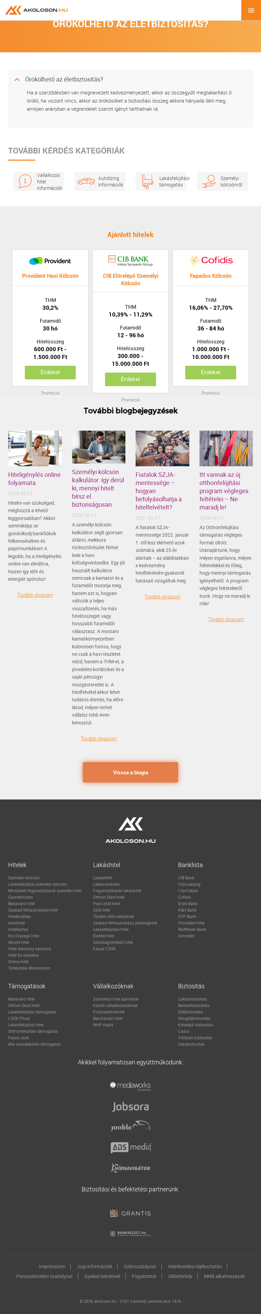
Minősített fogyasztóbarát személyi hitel (45, 890)
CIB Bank (186, 877)
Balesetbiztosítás (193, 1005)
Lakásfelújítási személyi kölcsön (37, 884)
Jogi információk (94, 1266)
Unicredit (186, 935)
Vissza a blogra (130, 772)
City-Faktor (188, 890)
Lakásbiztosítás (192, 999)
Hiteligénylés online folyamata (34, 478)
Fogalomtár (144, 1276)
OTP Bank (187, 916)
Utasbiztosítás (191, 1044)
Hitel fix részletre (23, 955)
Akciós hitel (18, 942)
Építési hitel (103, 935)
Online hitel (18, 961)
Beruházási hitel (107, 1018)
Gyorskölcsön (20, 897)
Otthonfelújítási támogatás (33, 1031)
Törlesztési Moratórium (29, 968)
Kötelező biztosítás (195, 1024)
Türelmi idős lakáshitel (113, 916)
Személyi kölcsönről (231, 181)
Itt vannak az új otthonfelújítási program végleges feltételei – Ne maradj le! (223, 490)
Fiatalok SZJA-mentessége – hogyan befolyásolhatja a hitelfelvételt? (159, 490)
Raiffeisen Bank (192, 929)
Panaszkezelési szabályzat (44, 1276)
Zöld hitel (101, 910)
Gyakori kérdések (102, 1276)
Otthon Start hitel (108, 897)
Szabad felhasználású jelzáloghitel (125, 922)
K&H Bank (187, 910)
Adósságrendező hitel (113, 942)
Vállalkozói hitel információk (47, 181)
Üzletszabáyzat (140, 1266)
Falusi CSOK (104, 948)
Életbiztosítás (190, 1011)
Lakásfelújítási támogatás (169, 181)
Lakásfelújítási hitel (110, 929)
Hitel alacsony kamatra (29, 948)
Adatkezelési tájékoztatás (195, 1266)
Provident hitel (191, 922)
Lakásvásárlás (106, 884)
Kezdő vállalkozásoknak (115, 1005)
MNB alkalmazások (224, 1276)
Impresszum (52, 1266)
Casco (184, 1031)
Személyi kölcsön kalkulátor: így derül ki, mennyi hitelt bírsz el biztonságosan (98, 488)
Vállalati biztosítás (195, 1037)
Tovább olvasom (35, 594)
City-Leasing (189, 884)
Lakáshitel (102, 877)
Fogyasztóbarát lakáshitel (117, 890)
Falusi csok (18, 1037)
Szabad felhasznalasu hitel (33, 910)
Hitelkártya (18, 929)
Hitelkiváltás (19, 916)
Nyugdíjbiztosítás (194, 1018)
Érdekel (50, 372)
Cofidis (184, 897)
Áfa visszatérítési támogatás (34, 1044)
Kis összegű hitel (23, 935)
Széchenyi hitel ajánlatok (116, 999)
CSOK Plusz (19, 1018)
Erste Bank (187, 903)
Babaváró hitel (21, 903)
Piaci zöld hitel (106, 903)
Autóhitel (16, 922)
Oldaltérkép (180, 1276)
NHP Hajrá (103, 1024)
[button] (130, 79)
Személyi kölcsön (24, 877)
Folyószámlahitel (109, 1011)
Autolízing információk (108, 181)
